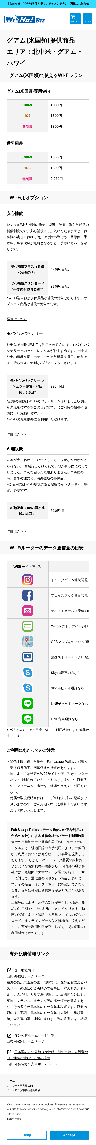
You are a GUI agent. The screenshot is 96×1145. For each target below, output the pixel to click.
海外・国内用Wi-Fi (23, 1085)
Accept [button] (69, 1135)
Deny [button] (27, 1135)
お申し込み (75, 19)
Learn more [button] (14, 1118)
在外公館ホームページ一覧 (30, 1035)
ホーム (11, 1080)
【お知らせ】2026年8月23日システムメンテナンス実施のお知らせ (48, 3)
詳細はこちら (17, 319)
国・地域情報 (20, 970)
